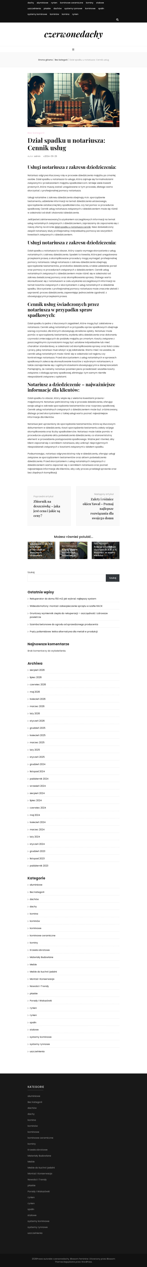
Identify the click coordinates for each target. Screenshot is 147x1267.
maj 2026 (35, 691)
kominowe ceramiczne (71, 2)
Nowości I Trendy (39, 986)
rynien (54, 2)
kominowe (90, 8)
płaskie (47, 8)
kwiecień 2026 (38, 699)
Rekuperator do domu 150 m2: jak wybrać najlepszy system (63, 598)
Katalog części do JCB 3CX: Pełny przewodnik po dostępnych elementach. (41, 549)
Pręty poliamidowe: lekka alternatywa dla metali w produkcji (63, 631)
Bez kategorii (36, 133)
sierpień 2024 (37, 793)
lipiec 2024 (36, 800)
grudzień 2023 (37, 851)
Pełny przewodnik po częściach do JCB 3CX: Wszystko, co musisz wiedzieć (105, 551)
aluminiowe (42, 2)
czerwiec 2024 (38, 807)
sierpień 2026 (37, 670)
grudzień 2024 (38, 764)
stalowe (100, 2)
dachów (58, 8)
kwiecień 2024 (38, 822)
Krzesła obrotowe (40, 950)
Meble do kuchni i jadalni (43, 971)
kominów (54, 14)
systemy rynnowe (73, 8)
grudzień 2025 (37, 728)
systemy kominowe (37, 14)
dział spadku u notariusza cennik (73, 227)
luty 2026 (35, 713)
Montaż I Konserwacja (42, 979)
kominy (89, 2)
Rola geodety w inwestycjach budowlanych (70, 552)
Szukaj (31, 572)
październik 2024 (39, 778)
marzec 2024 (37, 829)
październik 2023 (39, 865)
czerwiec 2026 (38, 684)
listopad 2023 (37, 858)
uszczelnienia (34, 8)
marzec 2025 (37, 742)
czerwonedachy (73, 33)
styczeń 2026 (37, 720)
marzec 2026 (37, 706)
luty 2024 (35, 836)
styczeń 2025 (37, 757)
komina (65, 14)
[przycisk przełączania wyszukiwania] (117, 20)
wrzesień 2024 (38, 786)
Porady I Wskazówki (41, 1000)
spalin (101, 8)
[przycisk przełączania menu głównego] (73, 50)
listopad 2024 (37, 771)
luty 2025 (35, 749)
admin (37, 156)
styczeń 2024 (37, 844)
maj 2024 (35, 815)
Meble (33, 964)
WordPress (86, 1261)
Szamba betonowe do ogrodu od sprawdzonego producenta (64, 624)
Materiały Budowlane (41, 957)
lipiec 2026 (36, 677)
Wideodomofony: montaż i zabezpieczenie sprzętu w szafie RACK (66, 606)
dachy (31, 2)
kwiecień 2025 (38, 735)
